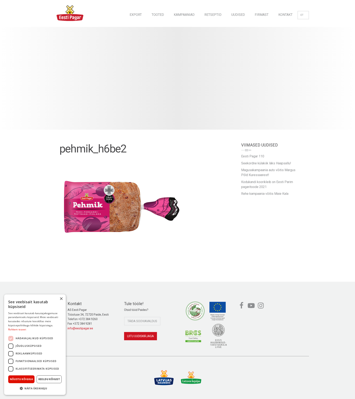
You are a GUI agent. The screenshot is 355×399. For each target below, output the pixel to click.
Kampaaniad (184, 15)
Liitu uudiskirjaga (140, 336)
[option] (177, 82)
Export (136, 15)
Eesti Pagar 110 (252, 156)
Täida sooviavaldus (142, 321)
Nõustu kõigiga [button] (21, 379)
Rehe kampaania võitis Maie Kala (264, 194)
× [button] (61, 298)
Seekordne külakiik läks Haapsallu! (266, 163)
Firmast (262, 15)
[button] (35, 388)
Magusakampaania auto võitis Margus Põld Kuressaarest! (268, 172)
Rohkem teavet (17, 329)
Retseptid (212, 15)
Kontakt (285, 15)
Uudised (238, 15)
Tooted (158, 15)
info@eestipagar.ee (80, 328)
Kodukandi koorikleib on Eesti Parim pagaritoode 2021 (267, 184)
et (302, 15)
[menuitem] (136, 13)
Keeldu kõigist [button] (49, 379)
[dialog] (35, 344)
